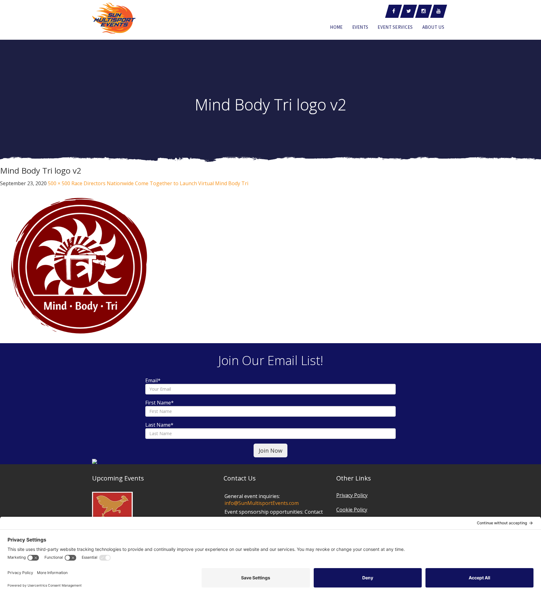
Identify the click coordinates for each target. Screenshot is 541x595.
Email (153, 380)
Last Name (159, 424)
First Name (159, 402)
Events (360, 27)
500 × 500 (59, 183)
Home (336, 27)
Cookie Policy (351, 509)
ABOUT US (433, 27)
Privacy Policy (352, 495)
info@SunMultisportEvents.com (261, 503)
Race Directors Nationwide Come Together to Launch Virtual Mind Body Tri (159, 183)
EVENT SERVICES (395, 27)
